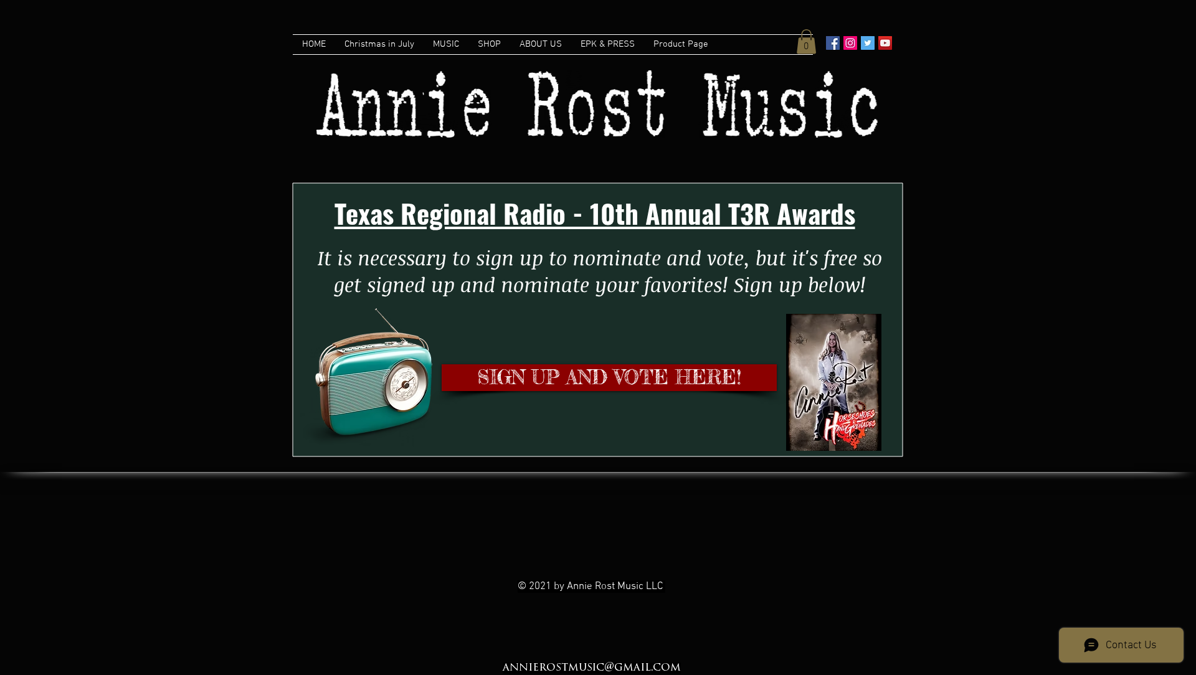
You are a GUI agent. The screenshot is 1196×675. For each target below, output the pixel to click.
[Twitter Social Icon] (868, 43)
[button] (806, 41)
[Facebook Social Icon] (833, 43)
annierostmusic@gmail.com (592, 668)
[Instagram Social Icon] (850, 43)
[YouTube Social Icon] (885, 43)
